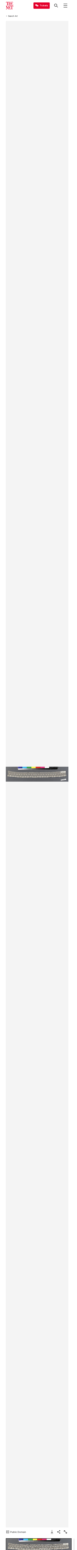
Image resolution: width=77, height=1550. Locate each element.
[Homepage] (9, 5)
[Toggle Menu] (65, 6)
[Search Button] (56, 6)
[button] (37, 774)
